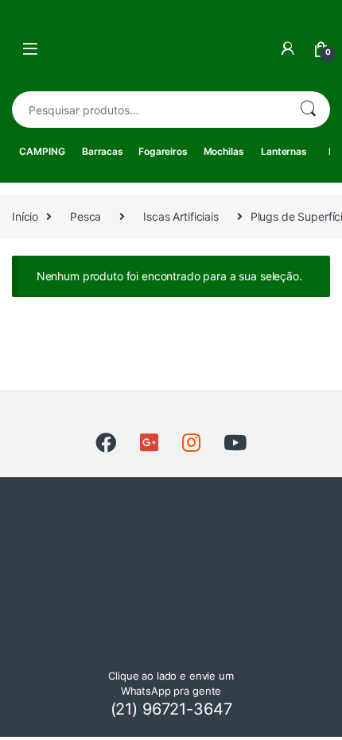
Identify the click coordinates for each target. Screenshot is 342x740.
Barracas (102, 151)
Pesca (85, 216)
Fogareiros (163, 151)
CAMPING (41, 151)
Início (25, 216)
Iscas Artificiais (181, 216)
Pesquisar (308, 109)
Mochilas (224, 151)
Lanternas (284, 151)
